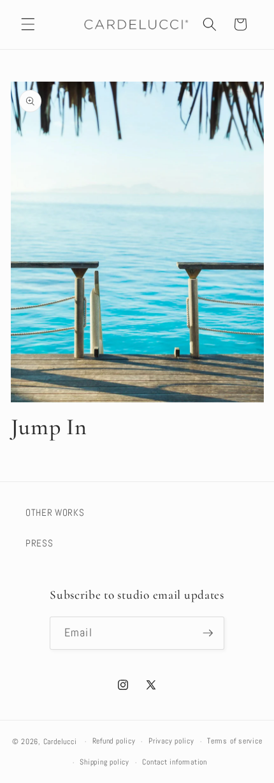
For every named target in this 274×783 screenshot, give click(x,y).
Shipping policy (104, 762)
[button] (28, 24)
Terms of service (234, 741)
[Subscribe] (207, 633)
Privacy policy (171, 741)
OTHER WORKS (54, 512)
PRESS (39, 543)
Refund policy (114, 741)
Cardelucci (60, 741)
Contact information (174, 762)
